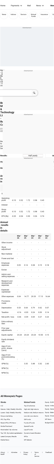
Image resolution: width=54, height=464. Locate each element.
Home (2, 5)
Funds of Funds (29, 423)
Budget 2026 (49, 423)
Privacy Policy (26, 453)
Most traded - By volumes (9, 430)
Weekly (13, 409)
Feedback (48, 452)
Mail (29, 5)
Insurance (44, 14)
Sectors (23, 14)
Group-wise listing (6, 416)
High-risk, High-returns (31, 409)
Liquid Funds (28, 430)
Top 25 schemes (29, 406)
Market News (5, 440)
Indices (13, 14)
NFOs (26, 436)
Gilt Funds (27, 419)
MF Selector (28, 440)
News (38, 5)
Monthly (19, 409)
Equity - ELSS (49, 402)
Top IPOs (7, 419)
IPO (2, 419)
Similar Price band (6, 426)
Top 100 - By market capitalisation (11, 433)
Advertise (14, 452)
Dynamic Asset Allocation (32, 433)
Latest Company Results (8, 436)
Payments (15, 5)
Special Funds (28, 426)
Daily (8, 409)
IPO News (12, 423)
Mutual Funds (33, 15)
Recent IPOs (5, 423)
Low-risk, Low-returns (31, 416)
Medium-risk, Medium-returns (34, 413)
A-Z (2, 406)
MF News (48, 419)
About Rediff (3, 453)
